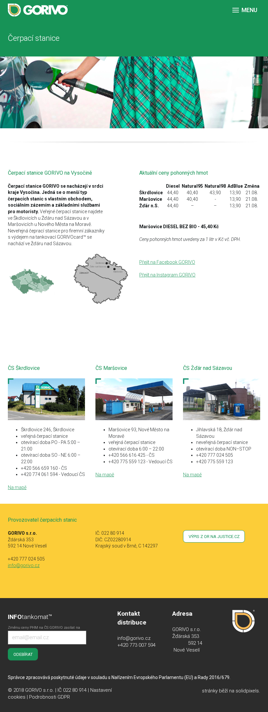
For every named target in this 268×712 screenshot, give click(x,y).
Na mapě (17, 487)
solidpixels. (248, 691)
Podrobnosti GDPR (49, 697)
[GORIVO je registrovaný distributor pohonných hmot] (38, 10)
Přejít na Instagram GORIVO (167, 274)
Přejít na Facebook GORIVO (167, 262)
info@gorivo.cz (24, 565)
